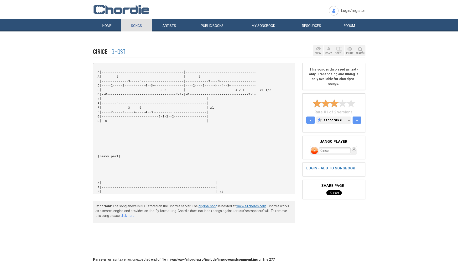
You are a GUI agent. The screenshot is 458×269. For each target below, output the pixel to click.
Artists (169, 26)
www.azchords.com (251, 206)
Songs (136, 26)
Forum (349, 26)
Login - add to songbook (330, 168)
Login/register (353, 10)
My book (263, 26)
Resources (311, 26)
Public (212, 26)
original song (208, 206)
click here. (127, 216)
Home (107, 26)
